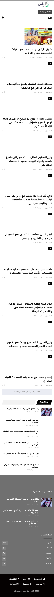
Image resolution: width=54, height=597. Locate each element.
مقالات (49, 548)
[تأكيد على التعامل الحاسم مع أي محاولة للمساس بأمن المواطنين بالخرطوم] (38, 256)
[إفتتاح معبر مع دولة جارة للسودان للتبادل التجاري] (38, 364)
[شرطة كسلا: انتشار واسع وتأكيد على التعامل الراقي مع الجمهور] (38, 71)
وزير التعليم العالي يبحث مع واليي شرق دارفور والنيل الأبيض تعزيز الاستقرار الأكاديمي (29, 161)
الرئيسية (38, 579)
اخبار (50, 28)
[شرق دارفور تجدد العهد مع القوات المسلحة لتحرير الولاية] (38, 36)
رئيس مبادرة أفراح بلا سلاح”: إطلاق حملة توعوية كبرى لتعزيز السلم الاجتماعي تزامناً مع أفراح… (27, 123)
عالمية (49, 564)
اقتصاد (49, 553)
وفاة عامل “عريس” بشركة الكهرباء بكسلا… (21, 409)
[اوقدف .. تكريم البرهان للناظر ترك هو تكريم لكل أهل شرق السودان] (46, 446)
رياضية (49, 559)
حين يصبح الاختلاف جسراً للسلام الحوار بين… (20, 454)
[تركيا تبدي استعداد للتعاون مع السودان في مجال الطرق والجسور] (38, 221)
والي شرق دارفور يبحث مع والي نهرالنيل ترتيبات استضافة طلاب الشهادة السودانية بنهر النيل (28, 200)
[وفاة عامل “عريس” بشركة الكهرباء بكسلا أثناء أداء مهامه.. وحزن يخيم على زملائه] (46, 412)
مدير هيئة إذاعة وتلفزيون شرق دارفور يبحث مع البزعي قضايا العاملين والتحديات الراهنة (30, 308)
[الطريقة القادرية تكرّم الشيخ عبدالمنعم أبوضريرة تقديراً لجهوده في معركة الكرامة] (46, 423)
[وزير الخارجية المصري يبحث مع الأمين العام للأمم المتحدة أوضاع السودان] (38, 329)
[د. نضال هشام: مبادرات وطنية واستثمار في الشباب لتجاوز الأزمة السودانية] (46, 468)
